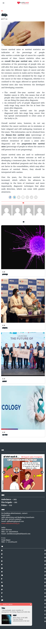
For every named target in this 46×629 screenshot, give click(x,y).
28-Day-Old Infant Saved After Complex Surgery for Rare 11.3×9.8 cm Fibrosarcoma (4, 328)
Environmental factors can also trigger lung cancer (3, 608)
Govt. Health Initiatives (1, 586)
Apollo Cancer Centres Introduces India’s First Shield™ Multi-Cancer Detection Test (4, 381)
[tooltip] (10, 197)
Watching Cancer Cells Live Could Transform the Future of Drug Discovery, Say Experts (4, 274)
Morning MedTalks (1, 600)
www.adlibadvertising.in (10, 523)
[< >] (23, 473)
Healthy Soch (6, 19)
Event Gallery (1, 575)
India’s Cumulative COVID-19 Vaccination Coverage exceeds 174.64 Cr (14, 615)
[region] (23, 473)
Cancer (1, 10)
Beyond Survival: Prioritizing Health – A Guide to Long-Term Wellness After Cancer (4, 435)
